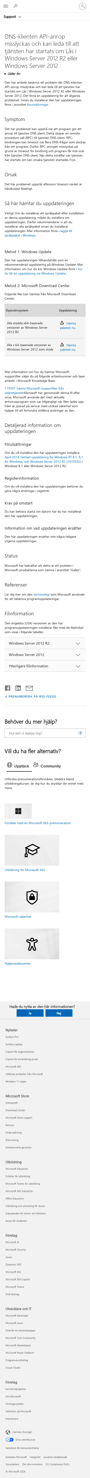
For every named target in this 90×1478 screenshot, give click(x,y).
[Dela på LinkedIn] (16, 687)
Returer (10, 1125)
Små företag (12, 1294)
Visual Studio (13, 1367)
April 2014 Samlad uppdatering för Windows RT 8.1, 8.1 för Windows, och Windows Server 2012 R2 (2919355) (44, 459)
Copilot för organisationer (20, 1051)
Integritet (35, 1457)
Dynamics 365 (13, 1264)
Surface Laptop (14, 1044)
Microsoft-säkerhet (18, 916)
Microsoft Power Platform (20, 1352)
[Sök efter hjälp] (16, 6)
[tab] (19, 766)
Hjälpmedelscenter (17, 963)
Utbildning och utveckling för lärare (25, 1206)
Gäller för (14, 73)
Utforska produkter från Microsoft (24, 1074)
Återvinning (12, 1140)
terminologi (41, 594)
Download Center (15, 1110)
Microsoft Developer (17, 1315)
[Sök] (80, 733)
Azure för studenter (16, 1220)
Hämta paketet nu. (68, 325)
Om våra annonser (32, 1464)
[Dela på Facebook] (8, 687)
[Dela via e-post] (27, 687)
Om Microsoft (13, 1396)
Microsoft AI (12, 1242)
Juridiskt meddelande (55, 1457)
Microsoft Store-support (19, 1117)
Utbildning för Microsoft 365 (25, 870)
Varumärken (12, 1464)
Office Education (15, 1198)
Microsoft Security (16, 1249)
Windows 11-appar (16, 1081)
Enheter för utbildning (18, 1176)
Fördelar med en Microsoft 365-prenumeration (38, 823)
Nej (59, 1013)
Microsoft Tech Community (21, 1338)
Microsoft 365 (13, 1066)
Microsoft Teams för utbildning (23, 1183)
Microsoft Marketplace (18, 1345)
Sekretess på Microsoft (18, 1411)
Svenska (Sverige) (22, 1432)
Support (10, 16)
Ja (30, 1013)
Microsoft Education (17, 1168)
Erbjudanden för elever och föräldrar (26, 1213)
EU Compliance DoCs (57, 1464)
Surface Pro (12, 1037)
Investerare (12, 1418)
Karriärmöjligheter (16, 1389)
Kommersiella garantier (19, 1147)
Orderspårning (14, 1132)
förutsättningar (37, 104)
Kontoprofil (12, 1102)
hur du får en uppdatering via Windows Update (44, 271)
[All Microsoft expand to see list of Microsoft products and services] (5, 6)
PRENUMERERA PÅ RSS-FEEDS (32, 696)
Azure (9, 1257)
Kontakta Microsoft (16, 1457)
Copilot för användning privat (22, 1059)
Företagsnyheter (15, 1404)
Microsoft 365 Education (19, 1191)
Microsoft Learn (14, 1323)
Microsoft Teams (15, 1286)
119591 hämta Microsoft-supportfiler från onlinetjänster (34, 390)
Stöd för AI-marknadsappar (21, 1330)
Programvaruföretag (17, 1360)
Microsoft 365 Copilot (18, 1279)
